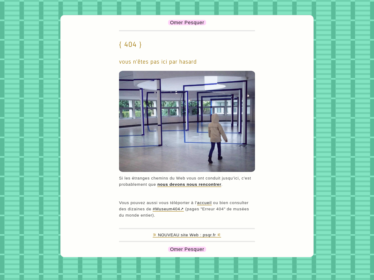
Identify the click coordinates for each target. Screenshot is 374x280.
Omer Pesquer (187, 22)
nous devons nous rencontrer (189, 184)
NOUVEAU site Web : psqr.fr (187, 235)
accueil (204, 202)
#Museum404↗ (168, 209)
